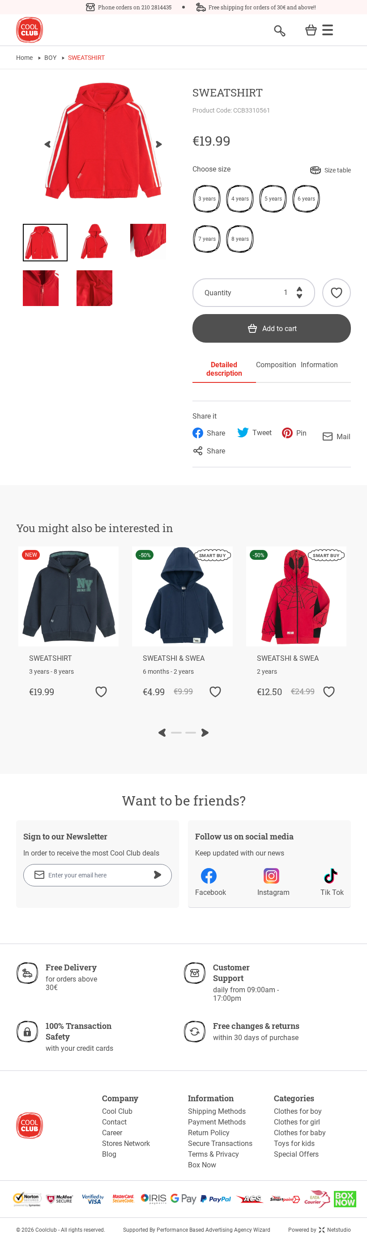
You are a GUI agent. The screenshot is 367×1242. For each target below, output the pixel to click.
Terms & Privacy (213, 1154)
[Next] (159, 144)
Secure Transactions (220, 1143)
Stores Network (126, 1143)
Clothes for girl (297, 1122)
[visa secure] (93, 1199)
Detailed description (224, 369)
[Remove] (299, 298)
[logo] (29, 30)
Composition (272, 365)
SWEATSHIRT (50, 658)
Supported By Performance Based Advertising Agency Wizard (196, 1230)
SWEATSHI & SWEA (174, 658)
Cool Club (117, 1111)
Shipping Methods (217, 1111)
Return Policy (209, 1133)
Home (24, 57)
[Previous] (47, 144)
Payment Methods (217, 1122)
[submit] (157, 874)
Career (112, 1133)
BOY (50, 57)
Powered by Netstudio (319, 1230)
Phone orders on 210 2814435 (134, 7)
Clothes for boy (298, 1111)
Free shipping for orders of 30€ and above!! (262, 7)
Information (319, 365)
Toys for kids (294, 1143)
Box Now (202, 1165)
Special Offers (296, 1154)
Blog (109, 1154)
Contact (114, 1122)
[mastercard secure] (123, 1199)
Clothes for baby (300, 1133)
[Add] (299, 287)
